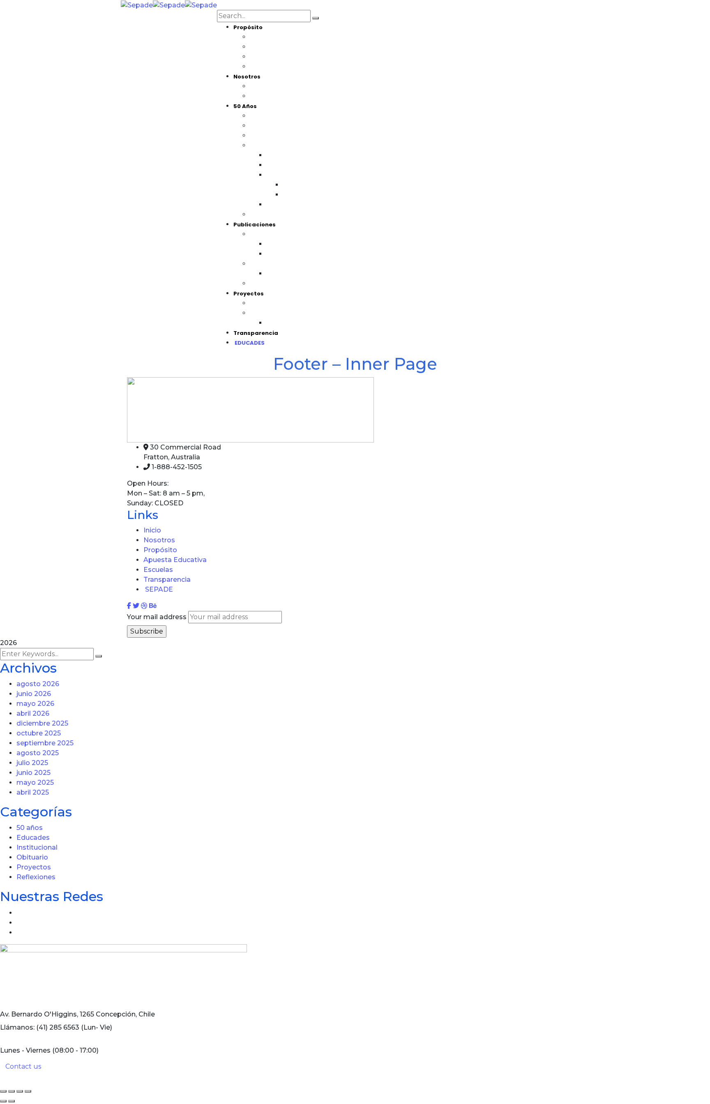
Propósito (160, 550)
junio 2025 (33, 773)
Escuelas (158, 570)
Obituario (32, 857)
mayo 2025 (35, 782)
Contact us (23, 1066)
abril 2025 (32, 792)
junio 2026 (33, 694)
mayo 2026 (35, 704)
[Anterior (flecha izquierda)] (3, 1101)
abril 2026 (32, 713)
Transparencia (167, 579)
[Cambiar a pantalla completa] (11, 1091)
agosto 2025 (37, 753)
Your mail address (157, 617)
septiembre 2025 (45, 743)
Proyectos (33, 867)
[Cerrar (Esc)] (28, 1091)
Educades (33, 837)
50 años (29, 828)
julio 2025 (32, 763)
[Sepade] (137, 5)
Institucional (37, 847)
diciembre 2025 (42, 723)
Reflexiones (35, 877)
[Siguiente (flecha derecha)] (11, 1101)
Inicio (152, 530)
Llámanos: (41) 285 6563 (39, 1027)
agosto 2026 (37, 684)
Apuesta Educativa (175, 560)
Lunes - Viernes (25, 1050)
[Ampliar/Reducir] (3, 1091)
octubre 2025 (38, 733)
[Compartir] (19, 1091)
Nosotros (159, 540)
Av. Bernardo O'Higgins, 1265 (47, 1014)
